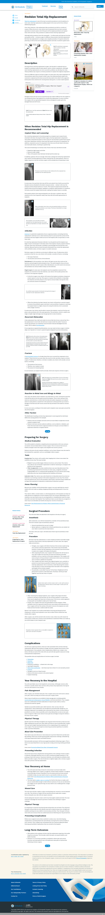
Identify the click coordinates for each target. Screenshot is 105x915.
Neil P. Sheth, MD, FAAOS (17, 856)
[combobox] (100, 6)
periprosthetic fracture (32, 356)
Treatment (45, 6)
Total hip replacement (30, 21)
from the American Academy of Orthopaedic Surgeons (77, 1)
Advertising (35, 892)
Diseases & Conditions (29, 6)
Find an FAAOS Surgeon (39, 896)
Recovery (53, 6)
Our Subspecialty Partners (18, 892)
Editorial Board (15, 886)
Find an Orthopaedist (81, 858)
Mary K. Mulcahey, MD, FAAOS (18, 873)
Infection (27, 234)
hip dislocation (40, 325)
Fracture (30, 669)
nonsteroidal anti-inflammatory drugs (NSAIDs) (37, 700)
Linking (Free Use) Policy (39, 886)
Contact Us (14, 896)
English (99, 6)
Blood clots (30, 662)
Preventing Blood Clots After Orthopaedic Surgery (44, 747)
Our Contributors (16, 889)
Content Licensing (37, 889)
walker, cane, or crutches (42, 780)
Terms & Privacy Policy (39, 882)
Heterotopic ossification (34, 667)
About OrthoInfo (15, 882)
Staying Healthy (61, 6)
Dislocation (31, 659)
